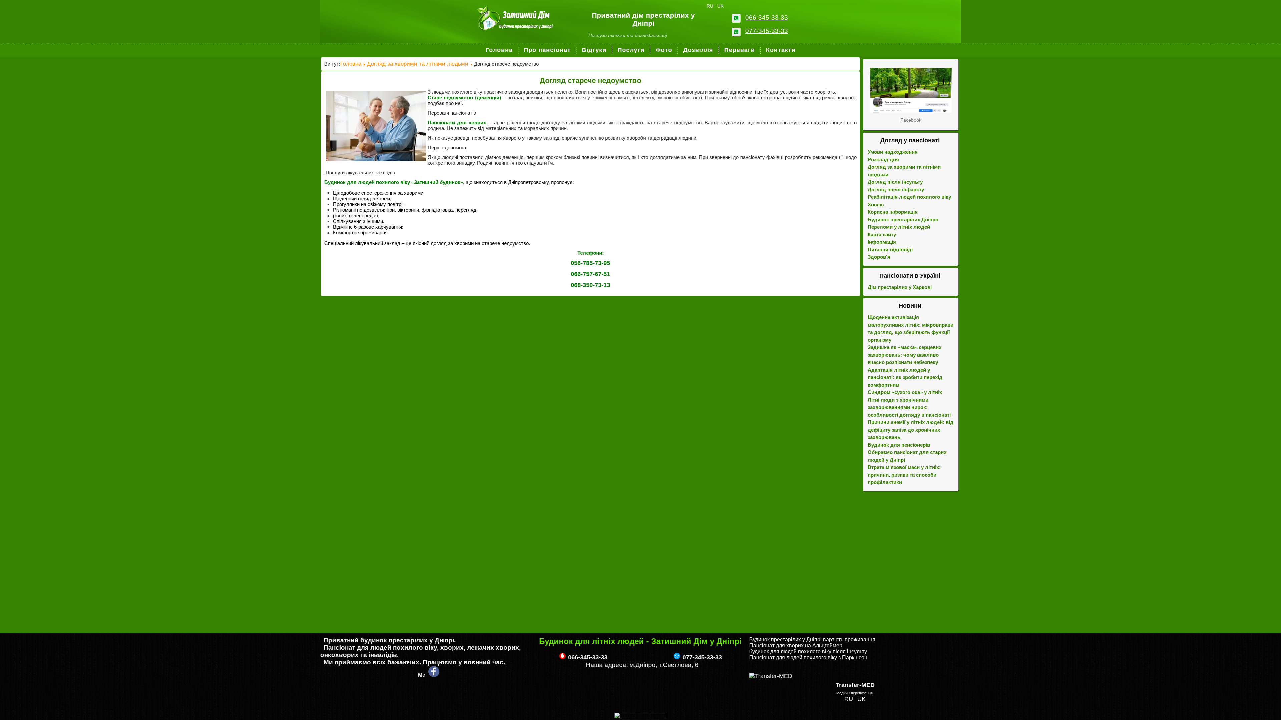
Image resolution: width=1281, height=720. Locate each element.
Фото (664, 50)
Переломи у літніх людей (899, 227)
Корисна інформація (893, 212)
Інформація (882, 242)
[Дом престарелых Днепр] (911, 90)
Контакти (781, 50)
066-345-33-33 (766, 17)
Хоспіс (876, 204)
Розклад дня (883, 159)
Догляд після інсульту (895, 182)
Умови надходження (893, 152)
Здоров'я (879, 257)
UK (720, 6)
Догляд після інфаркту (896, 189)
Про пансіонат (547, 50)
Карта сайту (882, 234)
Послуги (631, 50)
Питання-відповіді (890, 249)
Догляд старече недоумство (590, 80)
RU (711, 6)
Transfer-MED (855, 685)
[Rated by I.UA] (640, 716)
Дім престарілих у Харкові (900, 287)
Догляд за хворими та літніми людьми (417, 64)
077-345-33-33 (766, 30)
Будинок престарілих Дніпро (903, 219)
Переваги (739, 50)
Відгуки (594, 50)
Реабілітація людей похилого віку (909, 197)
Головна (499, 50)
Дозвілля (698, 50)
